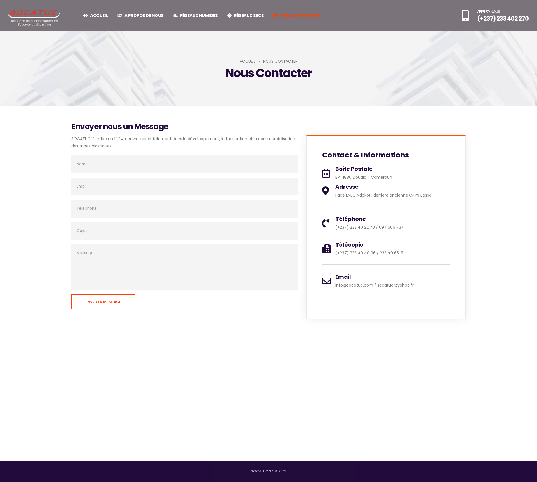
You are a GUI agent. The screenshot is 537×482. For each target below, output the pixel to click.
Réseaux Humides (199, 15)
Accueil (99, 15)
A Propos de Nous (144, 15)
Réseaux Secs (249, 15)
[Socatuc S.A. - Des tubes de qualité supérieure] (30, 15)
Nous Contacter (299, 15)
